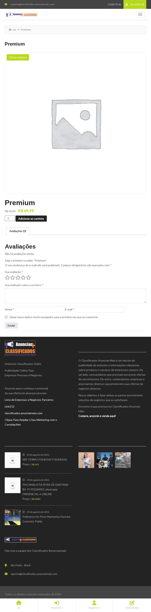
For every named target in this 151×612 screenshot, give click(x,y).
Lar (14, 29)
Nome (9, 309)
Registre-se (137, 4)
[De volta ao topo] (138, 587)
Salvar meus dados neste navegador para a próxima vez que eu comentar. (53, 317)
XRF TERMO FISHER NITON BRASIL (44, 459)
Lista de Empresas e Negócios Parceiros (29, 399)
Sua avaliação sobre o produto (24, 285)
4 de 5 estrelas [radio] (23, 277)
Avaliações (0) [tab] (17, 231)
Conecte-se (114, 4)
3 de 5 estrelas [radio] (18, 277)
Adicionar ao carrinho (31, 218)
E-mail (69, 309)
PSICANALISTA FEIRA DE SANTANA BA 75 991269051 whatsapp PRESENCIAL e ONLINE (45, 489)
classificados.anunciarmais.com (23, 413)
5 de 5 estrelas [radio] (28, 277)
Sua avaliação (14, 271)
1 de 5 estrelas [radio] (7, 277)
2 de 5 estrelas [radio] (12, 277)
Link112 (9, 406)
